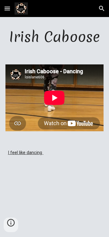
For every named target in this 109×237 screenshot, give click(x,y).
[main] (54, 37)
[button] (7, 8)
